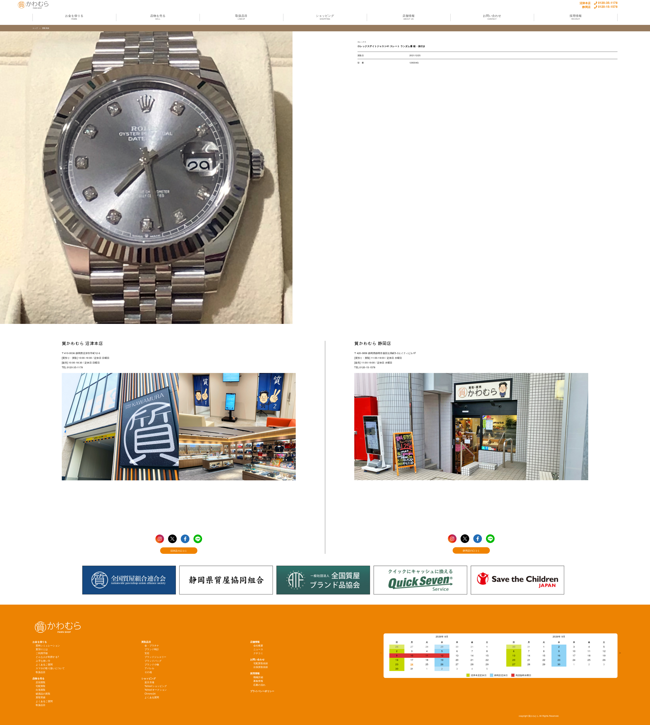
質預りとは (42, 649)
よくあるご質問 (44, 664)
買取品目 (146, 641)
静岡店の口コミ (471, 550)
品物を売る (38, 678)
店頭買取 (40, 682)
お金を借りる (39, 641)
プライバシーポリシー (262, 691)
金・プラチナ (152, 645)
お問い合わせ (257, 659)
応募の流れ (259, 684)
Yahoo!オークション (156, 689)
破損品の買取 (43, 693)
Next (620, 653)
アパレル (149, 668)
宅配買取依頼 (260, 663)
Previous (381, 653)
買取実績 (45, 28)
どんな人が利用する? (47, 656)
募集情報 (258, 681)
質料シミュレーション (48, 645)
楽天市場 (149, 682)
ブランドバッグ (153, 660)
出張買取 (40, 689)
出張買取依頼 (260, 667)
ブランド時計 (152, 649)
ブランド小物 (152, 664)
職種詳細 (258, 677)
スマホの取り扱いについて (50, 668)
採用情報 (255, 673)
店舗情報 (255, 641)
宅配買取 (40, 686)
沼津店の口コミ (178, 550)
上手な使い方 (43, 660)
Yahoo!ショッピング (156, 686)
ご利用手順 (42, 653)
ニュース (258, 649)
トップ (35, 28)
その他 (148, 672)
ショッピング (148, 678)
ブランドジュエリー (155, 656)
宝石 (147, 653)
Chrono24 (150, 693)
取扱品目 (40, 672)
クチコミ (258, 653)
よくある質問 (152, 697)
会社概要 (258, 645)
